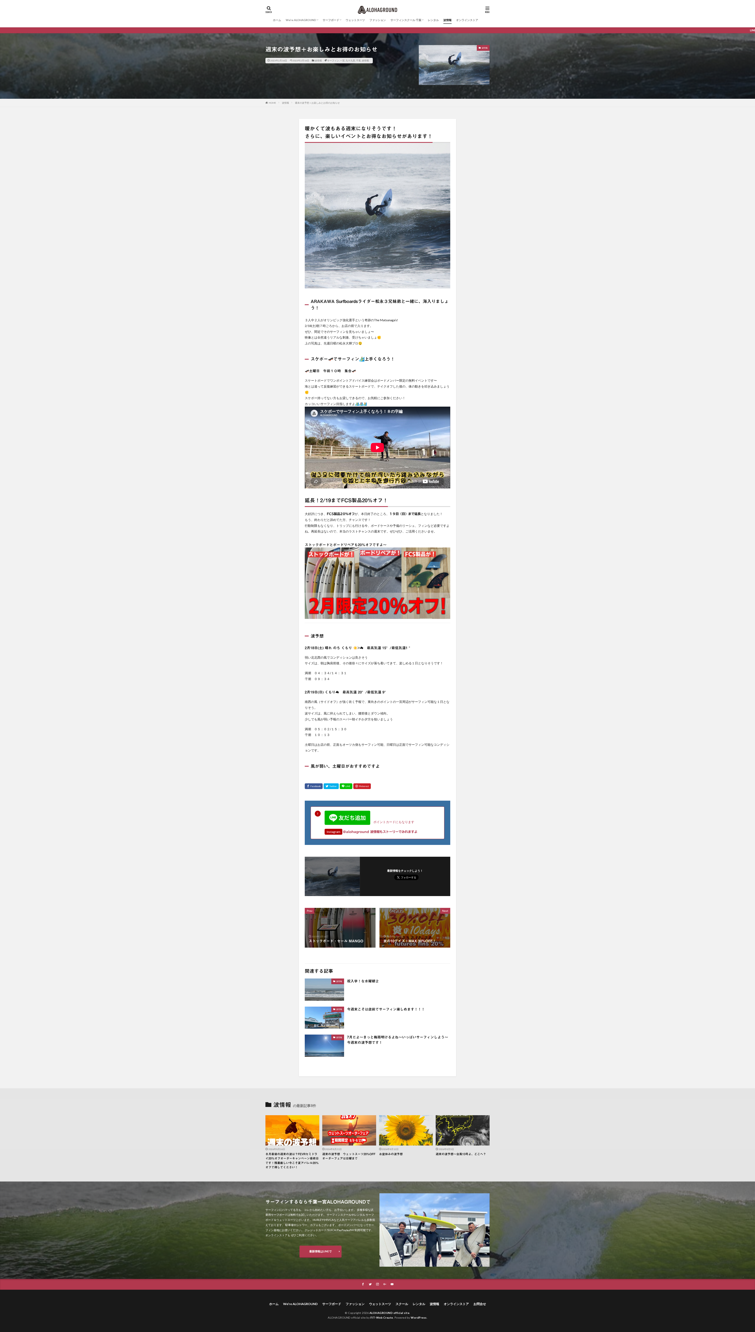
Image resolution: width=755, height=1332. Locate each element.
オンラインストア (467, 20)
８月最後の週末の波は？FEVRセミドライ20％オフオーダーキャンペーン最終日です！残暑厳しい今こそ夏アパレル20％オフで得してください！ (292, 1161)
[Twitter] (331, 786)
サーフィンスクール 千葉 (405, 20)
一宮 (342, 60)
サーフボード (331, 20)
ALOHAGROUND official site (389, 1312)
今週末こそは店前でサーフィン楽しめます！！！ (386, 1009)
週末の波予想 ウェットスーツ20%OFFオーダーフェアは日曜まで (348, 1156)
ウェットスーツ (355, 20)
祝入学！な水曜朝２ (363, 981)
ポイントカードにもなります (392, 822)
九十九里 (350, 60)
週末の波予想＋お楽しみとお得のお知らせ (317, 102)
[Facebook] (314, 786)
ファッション (377, 20)
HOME (272, 102)
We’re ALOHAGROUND (301, 20)
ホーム (277, 20)
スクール (402, 1304)
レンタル (433, 20)
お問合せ (479, 1304)
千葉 (358, 60)
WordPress (419, 1317)
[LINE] (346, 786)
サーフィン (333, 60)
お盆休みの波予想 (391, 1154)
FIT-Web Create (381, 1317)
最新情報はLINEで (320, 1251)
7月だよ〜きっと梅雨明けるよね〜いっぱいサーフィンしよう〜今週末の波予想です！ (397, 1039)
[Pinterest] (362, 786)
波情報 (447, 20)
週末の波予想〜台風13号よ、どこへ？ (461, 1154)
